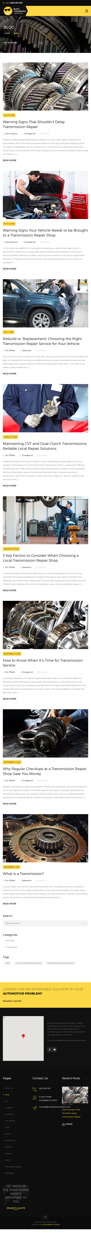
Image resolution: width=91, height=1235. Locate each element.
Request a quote (12, 1001)
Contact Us (9, 1114)
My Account (10, 1140)
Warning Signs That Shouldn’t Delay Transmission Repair (71, 1113)
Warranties (9, 1173)
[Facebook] (49, 1049)
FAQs (7, 1127)
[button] (23, 1036)
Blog (7, 1095)
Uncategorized (29, 133)
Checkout (9, 1108)
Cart (7, 1101)
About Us (9, 1088)
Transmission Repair (13, 1167)
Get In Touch (10, 42)
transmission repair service (60, 963)
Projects (8, 1153)
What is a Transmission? (23, 873)
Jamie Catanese (11, 133)
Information (26, 350)
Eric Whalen (10, 350)
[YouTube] (54, 1049)
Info (8, 963)
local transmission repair (28, 963)
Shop (7, 1160)
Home (7, 33)
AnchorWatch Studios (51, 1224)
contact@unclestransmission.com (54, 1107)
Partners (8, 1147)
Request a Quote (16, 1208)
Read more (9, 160)
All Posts (67, 1124)
